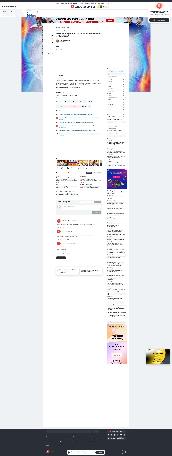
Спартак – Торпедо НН (115, 125)
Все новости (119, 294)
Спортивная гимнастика (64, 190)
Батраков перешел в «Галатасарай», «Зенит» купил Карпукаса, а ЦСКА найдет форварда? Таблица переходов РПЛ (66, 180)
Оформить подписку (64, 441)
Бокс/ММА (68, 1)
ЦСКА (110, 114)
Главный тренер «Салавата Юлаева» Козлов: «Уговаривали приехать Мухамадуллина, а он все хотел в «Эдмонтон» (115, 277)
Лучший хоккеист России (78, 441)
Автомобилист (111, 79)
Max (92, 101)
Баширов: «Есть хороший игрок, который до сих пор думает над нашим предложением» (115, 270)
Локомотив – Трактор (115, 133)
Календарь (87, 3)
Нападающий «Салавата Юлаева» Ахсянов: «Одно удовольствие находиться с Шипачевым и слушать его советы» (116, 144)
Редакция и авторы (50, 436)
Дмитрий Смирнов (65, 40)
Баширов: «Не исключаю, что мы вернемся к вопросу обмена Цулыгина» (114, 244)
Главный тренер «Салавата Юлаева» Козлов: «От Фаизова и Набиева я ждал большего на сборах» (115, 264)
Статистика (93, 3)
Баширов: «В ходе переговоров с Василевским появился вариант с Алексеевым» (115, 285)
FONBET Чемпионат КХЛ (66, 3)
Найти (96, 431)
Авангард (110, 78)
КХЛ (68, 27)
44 (57, 184)
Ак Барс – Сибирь (114, 126)
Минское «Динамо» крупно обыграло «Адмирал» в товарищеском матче (116, 238)
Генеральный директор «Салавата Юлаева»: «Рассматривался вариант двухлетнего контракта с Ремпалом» (116, 251)
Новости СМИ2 (110, 296)
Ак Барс (110, 83)
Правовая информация (93, 438)
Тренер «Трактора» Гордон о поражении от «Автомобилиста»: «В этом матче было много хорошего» (116, 151)
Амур (109, 84)
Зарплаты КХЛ (101, 3)
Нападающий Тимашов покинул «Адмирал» (114, 209)
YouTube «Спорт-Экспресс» (117, 431)
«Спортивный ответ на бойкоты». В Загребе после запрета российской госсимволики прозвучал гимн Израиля (67, 193)
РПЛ (60, 176)
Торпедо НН (111, 112)
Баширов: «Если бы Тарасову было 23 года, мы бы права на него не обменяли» (116, 257)
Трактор (110, 95)
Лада (109, 102)
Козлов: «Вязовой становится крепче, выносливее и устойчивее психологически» (116, 225)
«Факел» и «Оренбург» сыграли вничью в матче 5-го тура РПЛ (66, 186)
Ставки (111, 1)
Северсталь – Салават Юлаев (116, 131)
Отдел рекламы (49, 441)
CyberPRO (105, 1)
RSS (110, 294)
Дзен (76, 101)
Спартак (110, 110)
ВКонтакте (84, 101)
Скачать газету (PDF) (64, 438)
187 (58, 176)
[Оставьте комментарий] (81, 206)
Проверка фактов (49, 438)
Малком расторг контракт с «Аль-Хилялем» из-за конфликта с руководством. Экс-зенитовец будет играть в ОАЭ (90, 180)
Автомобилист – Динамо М (116, 130)
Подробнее (85, 453)
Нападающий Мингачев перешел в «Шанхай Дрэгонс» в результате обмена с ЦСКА (115, 203)
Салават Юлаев (111, 91)
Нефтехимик (111, 89)
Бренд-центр (48, 443)
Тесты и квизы (76, 436)
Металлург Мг (111, 88)
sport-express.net (63, 97)
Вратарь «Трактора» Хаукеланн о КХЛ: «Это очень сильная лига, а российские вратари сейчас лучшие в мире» (116, 164)
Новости (75, 3)
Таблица (18, 11)
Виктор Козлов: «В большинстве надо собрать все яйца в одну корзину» (116, 290)
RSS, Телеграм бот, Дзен (94, 436)
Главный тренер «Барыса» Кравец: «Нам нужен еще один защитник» (115, 214)
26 (57, 190)
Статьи (107, 3)
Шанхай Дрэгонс (112, 116)
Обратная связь (92, 441)
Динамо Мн (111, 100)
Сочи (109, 109)
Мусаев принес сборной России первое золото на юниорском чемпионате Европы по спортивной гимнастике (90, 187)
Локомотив (111, 104)
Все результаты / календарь (116, 135)
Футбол (55, 1)
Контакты (48, 445)
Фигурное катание (84, 1)
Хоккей (61, 1)
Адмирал (110, 81)
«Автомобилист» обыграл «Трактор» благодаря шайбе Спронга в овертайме (116, 158)
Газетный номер (63, 436)
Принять (100, 452)
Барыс (110, 86)
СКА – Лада (113, 128)
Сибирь (110, 93)
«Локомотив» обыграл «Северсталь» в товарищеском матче (116, 219)
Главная (58, 27)
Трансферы (84, 176)
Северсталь (111, 105)
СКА (109, 107)
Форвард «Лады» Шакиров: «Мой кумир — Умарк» (115, 192)
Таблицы (81, 3)
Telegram (69, 101)
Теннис (75, 1)
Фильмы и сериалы (95, 1)
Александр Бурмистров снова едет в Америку (115, 197)
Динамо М (110, 99)
